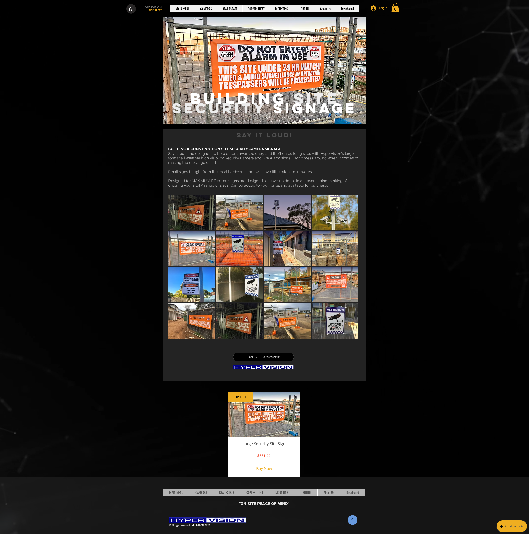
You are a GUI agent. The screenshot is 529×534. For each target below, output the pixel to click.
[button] (395, 7)
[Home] (131, 9)
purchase (319, 185)
